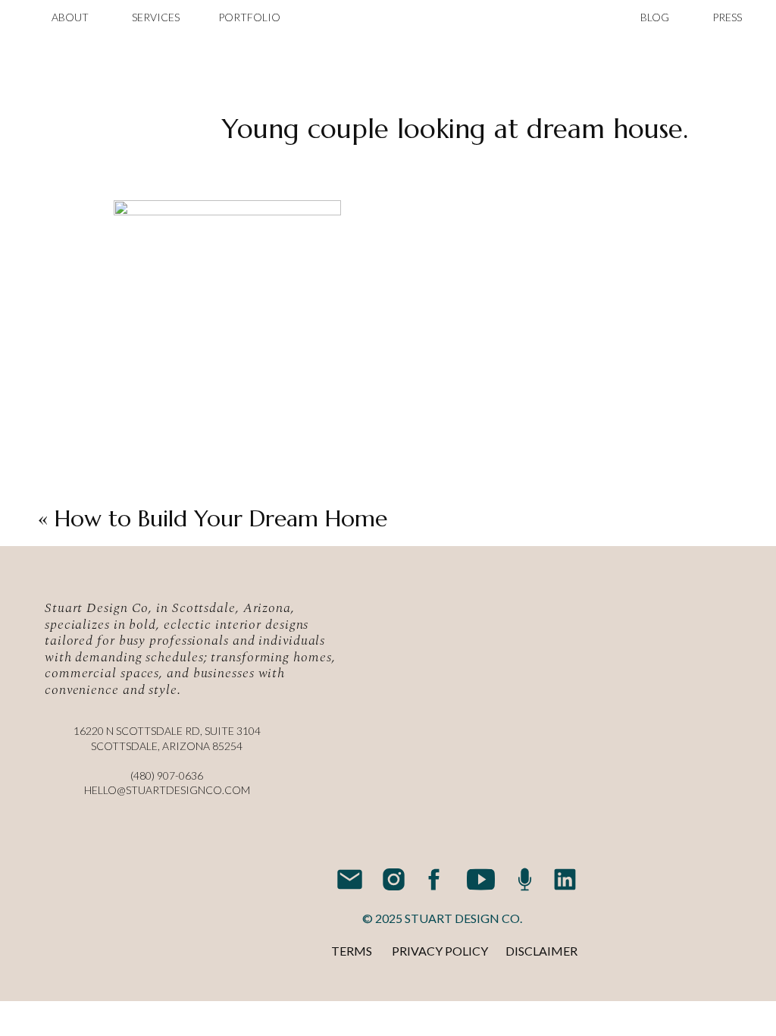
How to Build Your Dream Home (221, 518)
